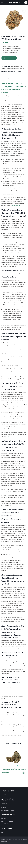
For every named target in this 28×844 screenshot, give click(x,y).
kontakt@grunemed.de (7, 810)
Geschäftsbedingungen (8, 824)
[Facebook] (6, 799)
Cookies (3, 818)
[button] (26, 2)
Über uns (3, 807)
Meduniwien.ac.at (15, 205)
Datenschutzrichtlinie (7, 821)
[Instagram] (9, 799)
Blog (2, 832)
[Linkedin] (13, 799)
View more (23, 772)
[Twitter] (2, 799)
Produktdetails (14, 78)
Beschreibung (5, 78)
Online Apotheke (10, 58)
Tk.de (7, 437)
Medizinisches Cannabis (14, 71)
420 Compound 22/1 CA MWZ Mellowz (14, 769)
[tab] (5, 78)
